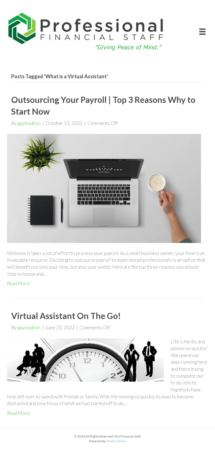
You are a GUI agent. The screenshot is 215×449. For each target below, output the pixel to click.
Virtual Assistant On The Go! (66, 316)
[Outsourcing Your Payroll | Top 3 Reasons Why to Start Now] (104, 188)
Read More (18, 283)
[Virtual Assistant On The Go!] (85, 359)
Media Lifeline (116, 441)
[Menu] (202, 31)
